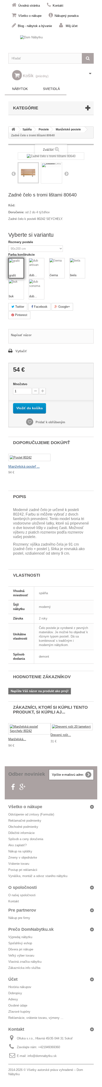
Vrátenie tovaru (18, 863)
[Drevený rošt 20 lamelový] (72, 727)
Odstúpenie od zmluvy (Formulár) (31, 814)
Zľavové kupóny (19, 1011)
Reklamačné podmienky (24, 820)
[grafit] (16, 266)
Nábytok (20, 89)
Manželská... (17, 739)
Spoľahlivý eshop (20, 943)
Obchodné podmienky (23, 827)
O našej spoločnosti (22, 895)
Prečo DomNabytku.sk (31, 929)
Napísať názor (21, 335)
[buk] (16, 287)
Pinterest (20, 315)
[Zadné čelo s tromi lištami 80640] (28, 172)
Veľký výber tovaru (21, 955)
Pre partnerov (22, 910)
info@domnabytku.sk (42, 1056)
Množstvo (20, 384)
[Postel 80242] (29, 457)
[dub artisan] (36, 265)
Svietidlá (51, 89)
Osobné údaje (17, 1005)
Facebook (40, 306)
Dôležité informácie (21, 833)
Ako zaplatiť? (17, 845)
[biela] (77, 265)
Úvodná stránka (29, 5)
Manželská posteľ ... (24, 466)
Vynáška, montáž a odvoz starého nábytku (37, 876)
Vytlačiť (21, 351)
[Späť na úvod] (13, 130)
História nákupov (19, 987)
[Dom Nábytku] (51, 41)
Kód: (11, 205)
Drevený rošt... (61, 735)
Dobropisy (15, 993)
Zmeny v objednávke (22, 857)
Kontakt (58, 5)
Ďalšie (66, 173)
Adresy (13, 999)
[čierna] (57, 265)
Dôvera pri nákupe (20, 949)
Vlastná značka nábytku (25, 961)
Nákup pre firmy (19, 918)
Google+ (63, 306)
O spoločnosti (22, 887)
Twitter (19, 306)
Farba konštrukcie (22, 254)
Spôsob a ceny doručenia (25, 839)
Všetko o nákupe (30, 16)
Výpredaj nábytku (20, 937)
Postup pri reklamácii (22, 870)
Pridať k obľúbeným (50, 422)
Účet (13, 979)
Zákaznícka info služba (24, 968)
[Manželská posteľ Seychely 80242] (29, 729)
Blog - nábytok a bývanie (35, 26)
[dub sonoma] (36, 287)
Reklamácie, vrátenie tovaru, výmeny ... (35, 1018)
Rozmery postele (21, 242)
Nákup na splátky (20, 851)
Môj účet (72, 26)
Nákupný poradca (67, 16)
